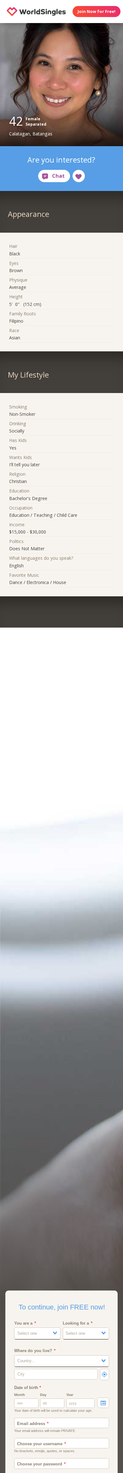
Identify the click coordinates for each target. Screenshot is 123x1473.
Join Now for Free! (96, 11)
